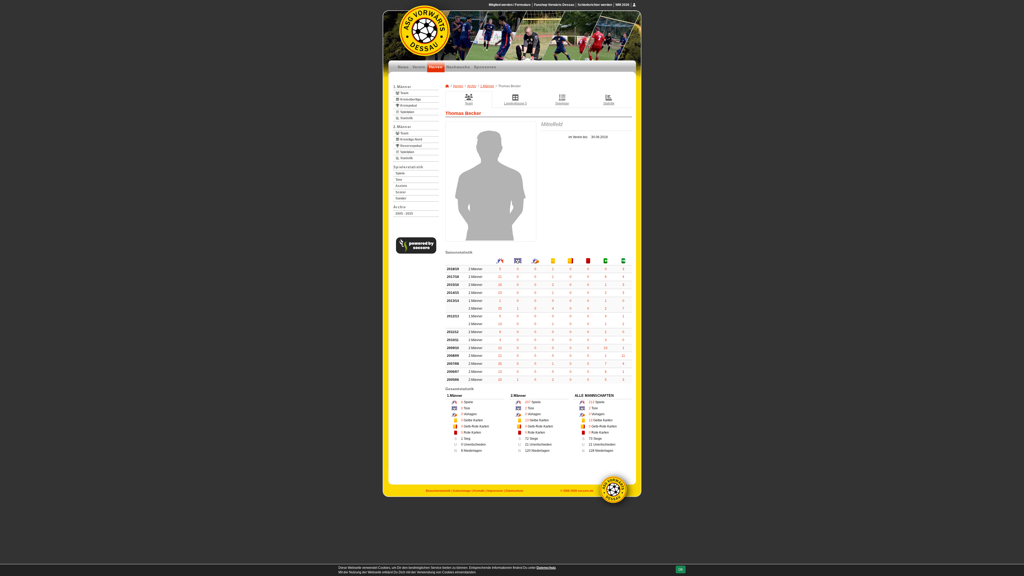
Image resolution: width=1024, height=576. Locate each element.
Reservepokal (410, 146)
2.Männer (402, 127)
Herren (436, 67)
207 (528, 402)
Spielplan (406, 112)
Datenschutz (514, 490)
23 (500, 293)
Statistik (406, 118)
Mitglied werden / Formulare (510, 5)
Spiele (400, 173)
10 (605, 348)
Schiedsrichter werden (595, 5)
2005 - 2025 (404, 213)
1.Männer (402, 87)
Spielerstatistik (408, 167)
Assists (401, 186)
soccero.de (585, 490)
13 (500, 324)
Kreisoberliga (410, 99)
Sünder (400, 198)
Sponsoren (485, 67)
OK (680, 569)
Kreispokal (408, 105)
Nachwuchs (458, 67)
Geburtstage (462, 490)
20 (500, 380)
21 (500, 277)
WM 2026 (622, 5)
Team (404, 93)
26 (500, 364)
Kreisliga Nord (410, 139)
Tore (398, 180)
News (403, 67)
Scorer (400, 192)
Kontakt (479, 490)
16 (500, 285)
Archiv (399, 207)
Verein (419, 67)
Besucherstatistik (438, 490)
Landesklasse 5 (515, 103)
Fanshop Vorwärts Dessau (554, 5)
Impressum (495, 490)
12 (500, 348)
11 (623, 356)
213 (591, 402)
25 (500, 308)
